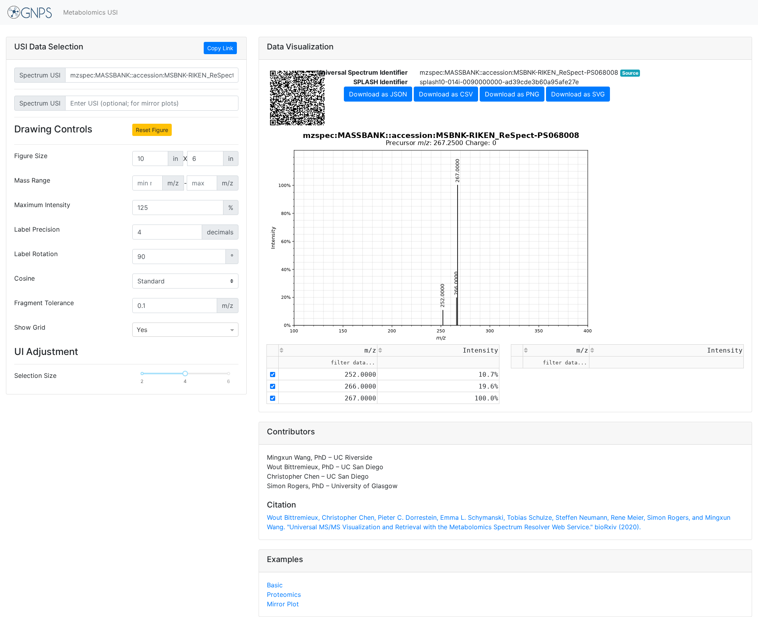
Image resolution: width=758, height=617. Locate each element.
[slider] (185, 373)
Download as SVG (578, 94)
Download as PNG (512, 94)
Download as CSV (446, 94)
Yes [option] (142, 330)
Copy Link (220, 48)
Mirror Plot (283, 604)
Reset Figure (152, 129)
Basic (275, 585)
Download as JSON (378, 94)
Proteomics (284, 594)
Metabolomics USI (90, 12)
